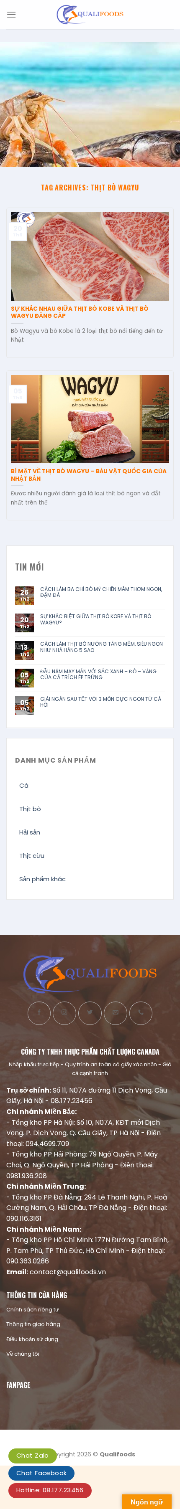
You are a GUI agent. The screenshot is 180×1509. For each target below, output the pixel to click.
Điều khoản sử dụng (32, 1339)
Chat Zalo (32, 1455)
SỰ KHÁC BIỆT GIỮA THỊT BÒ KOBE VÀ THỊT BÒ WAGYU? (95, 620)
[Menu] (11, 14)
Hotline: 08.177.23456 (50, 1490)
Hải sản (29, 832)
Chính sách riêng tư (32, 1310)
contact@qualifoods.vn (68, 1272)
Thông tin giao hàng (33, 1324)
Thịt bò (30, 808)
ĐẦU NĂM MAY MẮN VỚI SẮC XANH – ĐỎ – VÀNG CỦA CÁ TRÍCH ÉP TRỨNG (98, 675)
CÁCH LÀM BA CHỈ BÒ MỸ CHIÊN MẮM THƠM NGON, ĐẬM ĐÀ (101, 592)
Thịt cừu (31, 855)
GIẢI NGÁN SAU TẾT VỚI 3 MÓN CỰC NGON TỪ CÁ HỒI (100, 702)
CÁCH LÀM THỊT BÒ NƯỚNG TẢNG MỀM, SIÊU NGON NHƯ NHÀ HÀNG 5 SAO (101, 647)
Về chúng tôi (22, 1354)
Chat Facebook (41, 1472)
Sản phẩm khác (42, 879)
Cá (23, 785)
